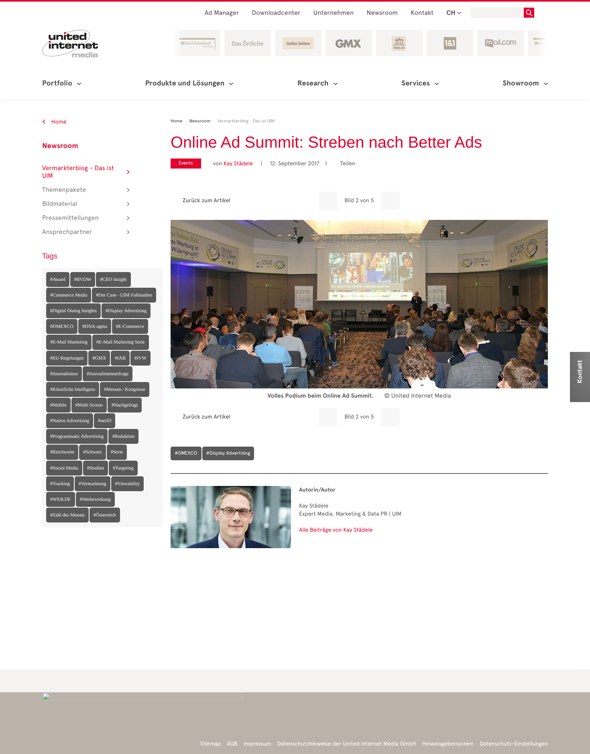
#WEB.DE (60, 499)
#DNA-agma (94, 326)
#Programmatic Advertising (77, 436)
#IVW (140, 358)
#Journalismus (64, 373)
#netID (104, 420)
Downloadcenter (276, 13)
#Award (57, 279)
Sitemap (210, 743)
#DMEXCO (61, 326)
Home (58, 121)
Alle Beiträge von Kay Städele (335, 529)
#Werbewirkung (95, 499)
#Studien (95, 468)
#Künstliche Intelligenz (72, 389)
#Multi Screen (89, 405)
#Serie (117, 452)
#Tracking (60, 483)
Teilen (344, 163)
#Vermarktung (92, 483)
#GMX (99, 358)
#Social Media (64, 468)
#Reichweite (62, 452)
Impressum (257, 743)
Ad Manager (222, 13)
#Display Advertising (126, 310)
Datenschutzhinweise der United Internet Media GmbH (346, 743)
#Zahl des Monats (67, 515)
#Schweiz (92, 452)
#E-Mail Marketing (68, 342)
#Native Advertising (69, 420)
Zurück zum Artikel (206, 200)
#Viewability (127, 483)
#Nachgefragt (125, 405)
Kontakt (422, 13)
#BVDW (83, 279)
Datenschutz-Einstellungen (514, 743)
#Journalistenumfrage (107, 373)
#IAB (120, 358)
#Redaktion (123, 436)
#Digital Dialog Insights (73, 310)
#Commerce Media (68, 295)
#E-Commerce (130, 326)
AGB (232, 743)
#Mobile (58, 405)
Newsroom (382, 13)
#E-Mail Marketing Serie (120, 342)
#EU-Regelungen (66, 358)
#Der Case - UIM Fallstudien (124, 295)
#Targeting (123, 468)
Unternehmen (333, 13)
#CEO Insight (113, 279)
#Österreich (105, 515)
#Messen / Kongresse (124, 389)
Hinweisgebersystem (448, 743)
